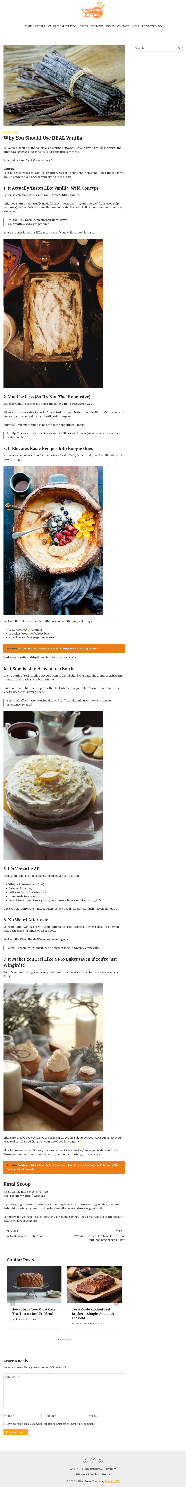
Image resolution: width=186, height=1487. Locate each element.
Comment (12, 1376)
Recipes (40, 26)
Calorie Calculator (62, 26)
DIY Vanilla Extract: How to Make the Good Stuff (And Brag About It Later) (98, 1236)
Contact (123, 26)
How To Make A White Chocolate (23, 1234)
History (97, 26)
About (109, 26)
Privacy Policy (152, 26)
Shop (135, 26)
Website (93, 1415)
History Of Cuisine (87, 1474)
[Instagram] (100, 1460)
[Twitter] (93, 1460)
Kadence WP (112, 1481)
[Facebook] (85, 1460)
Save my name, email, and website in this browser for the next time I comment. (51, 1424)
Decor (83, 26)
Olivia (17, 1319)
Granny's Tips (11, 132)
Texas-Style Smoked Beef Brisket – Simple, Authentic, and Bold (93, 1314)
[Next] (116, 1302)
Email (51, 1415)
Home (28, 26)
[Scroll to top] (179, 1483)
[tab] (58, 1339)
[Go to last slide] (12, 1302)
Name (9, 1415)
